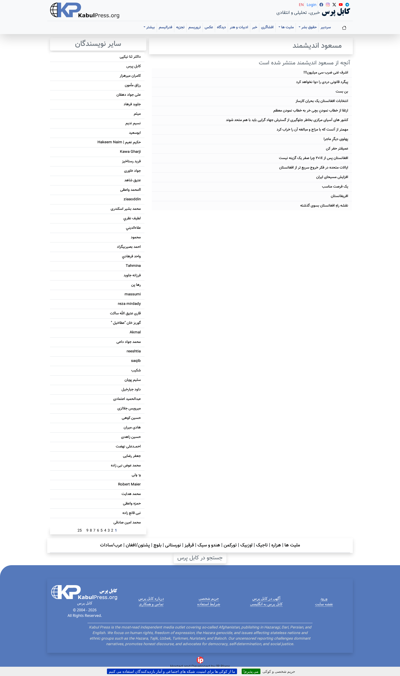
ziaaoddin (132, 199)
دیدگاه (221, 27)
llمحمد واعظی (130, 190)
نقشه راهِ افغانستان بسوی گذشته (324, 206)
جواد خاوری (132, 171)
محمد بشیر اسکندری (126, 209)
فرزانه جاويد (132, 275)
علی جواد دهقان (128, 95)
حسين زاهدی (131, 437)
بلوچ (157, 545)
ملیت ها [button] (287, 27)
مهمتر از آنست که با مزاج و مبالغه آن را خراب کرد (312, 130)
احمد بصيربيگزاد (129, 247)
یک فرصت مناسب (335, 187)
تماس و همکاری (151, 603)
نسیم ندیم (133, 123)
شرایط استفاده (208, 603)
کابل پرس (133, 66)
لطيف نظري (132, 218)
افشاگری (267, 27)
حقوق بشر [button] (308, 27)
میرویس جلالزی (129, 408)
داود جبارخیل (131, 389)
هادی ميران (132, 427)
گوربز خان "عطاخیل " (126, 323)
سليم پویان (133, 380)
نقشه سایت (324, 603)
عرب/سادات (111, 545)
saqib (136, 361)
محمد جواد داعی (128, 342)
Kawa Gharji (130, 152)
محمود (136, 237)
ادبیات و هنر (239, 27)
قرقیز (189, 545)
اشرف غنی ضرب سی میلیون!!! (325, 73)
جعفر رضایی (132, 456)
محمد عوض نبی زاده (126, 466)
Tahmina (133, 266)
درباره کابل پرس (151, 598)
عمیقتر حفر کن (337, 149)
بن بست (342, 92)
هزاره (276, 545)
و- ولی (136, 475)
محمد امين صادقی (127, 523)
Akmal (135, 332)
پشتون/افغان (138, 545)
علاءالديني (133, 228)
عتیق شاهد (132, 180)
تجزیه (180, 27)
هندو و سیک (208, 545)
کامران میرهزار (130, 76)
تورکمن (230, 545)
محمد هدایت (131, 494)
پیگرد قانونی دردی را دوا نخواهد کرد (322, 82)
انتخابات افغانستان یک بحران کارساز (322, 101)
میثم (137, 114)
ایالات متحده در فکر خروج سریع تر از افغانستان (313, 168)
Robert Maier (129, 485)
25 (80, 531)
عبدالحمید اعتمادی (127, 399)
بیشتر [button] (150, 27)
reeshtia (134, 351)
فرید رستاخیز (131, 161)
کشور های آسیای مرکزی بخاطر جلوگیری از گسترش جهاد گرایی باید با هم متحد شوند (287, 120)
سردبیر (326, 27)
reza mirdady (129, 304)
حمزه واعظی (132, 504)
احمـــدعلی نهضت (128, 447)
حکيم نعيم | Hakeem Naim (119, 142)
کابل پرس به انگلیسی (266, 603)
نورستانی (173, 545)
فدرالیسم (165, 27)
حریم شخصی (209, 598)
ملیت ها (292, 545)
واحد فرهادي (131, 256)
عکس (209, 27)
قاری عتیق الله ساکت (125, 313)
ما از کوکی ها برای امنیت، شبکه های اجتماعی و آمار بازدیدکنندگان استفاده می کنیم (172, 671)
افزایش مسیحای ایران (332, 177)
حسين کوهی (131, 418)
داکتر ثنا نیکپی (130, 57)
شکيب (136, 370)
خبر (254, 27)
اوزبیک (246, 545)
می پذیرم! (251, 671)
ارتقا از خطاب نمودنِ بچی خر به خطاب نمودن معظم (310, 111)
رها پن (136, 285)
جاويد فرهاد (132, 104)
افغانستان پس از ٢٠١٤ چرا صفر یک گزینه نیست (313, 158)
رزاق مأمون (133, 85)
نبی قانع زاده (131, 513)
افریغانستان (339, 196)
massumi (133, 294)
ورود (324, 598)
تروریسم (194, 27)
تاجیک (262, 545)
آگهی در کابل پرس (266, 598)
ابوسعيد (135, 133)
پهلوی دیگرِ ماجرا (336, 139)
